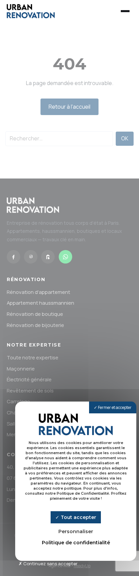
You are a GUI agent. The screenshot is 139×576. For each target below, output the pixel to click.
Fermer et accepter (114, 407)
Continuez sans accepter (50, 563)
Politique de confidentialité (76, 543)
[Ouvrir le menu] (125, 11)
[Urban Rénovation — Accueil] (31, 11)
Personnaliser (75, 531)
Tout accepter (77, 517)
